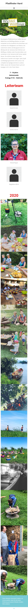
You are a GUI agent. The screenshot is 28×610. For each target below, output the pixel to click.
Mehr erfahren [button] (6, 603)
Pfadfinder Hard (14, 3)
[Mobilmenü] (14, 8)
